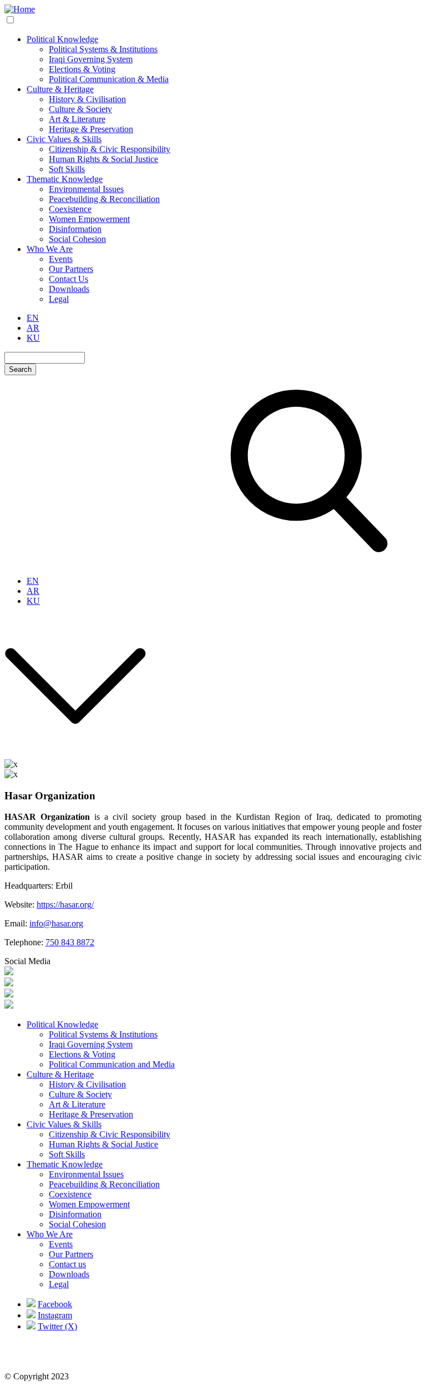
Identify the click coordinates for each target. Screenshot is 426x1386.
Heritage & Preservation (91, 129)
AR (33, 327)
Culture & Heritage (60, 89)
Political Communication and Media (112, 1064)
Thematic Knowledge (65, 179)
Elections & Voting (82, 69)
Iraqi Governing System (91, 59)
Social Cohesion (77, 239)
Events (61, 259)
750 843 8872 (69, 942)
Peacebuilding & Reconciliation (104, 199)
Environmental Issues (86, 189)
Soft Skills (67, 169)
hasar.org (67, 923)
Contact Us (68, 279)
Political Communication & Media (109, 79)
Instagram (55, 1315)
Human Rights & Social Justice (103, 159)
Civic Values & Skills (64, 139)
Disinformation (75, 229)
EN (33, 317)
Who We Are (50, 249)
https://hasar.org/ (65, 904)
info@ (40, 923)
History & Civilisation (87, 99)
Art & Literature (77, 119)
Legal (59, 299)
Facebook (55, 1304)
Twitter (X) (57, 1326)
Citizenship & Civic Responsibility (109, 149)
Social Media (27, 961)
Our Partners (71, 269)
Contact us (67, 1264)
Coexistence (70, 209)
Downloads (69, 289)
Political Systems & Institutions (103, 49)
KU (33, 337)
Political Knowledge (62, 39)
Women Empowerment (89, 219)
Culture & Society (80, 109)
